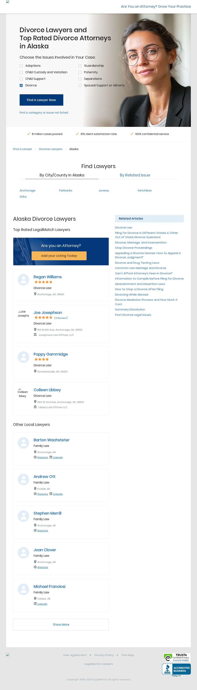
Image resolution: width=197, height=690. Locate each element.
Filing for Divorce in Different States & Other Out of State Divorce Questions (146, 235)
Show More (61, 624)
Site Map (128, 655)
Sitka (23, 197)
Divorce (31, 85)
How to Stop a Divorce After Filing (139, 289)
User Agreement (75, 655)
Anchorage (27, 190)
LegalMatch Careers (98, 664)
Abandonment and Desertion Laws (140, 284)
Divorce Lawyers (50, 149)
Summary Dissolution (130, 309)
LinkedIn (58, 457)
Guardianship (94, 65)
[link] (26, 658)
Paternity (91, 72)
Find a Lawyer (22, 149)
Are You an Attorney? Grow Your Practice (156, 6)
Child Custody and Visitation (46, 72)
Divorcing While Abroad (131, 294)
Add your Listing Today (59, 256)
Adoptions (33, 65)
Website (42, 457)
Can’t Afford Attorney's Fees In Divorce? (143, 273)
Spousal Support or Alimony (104, 85)
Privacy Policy (104, 655)
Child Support (35, 79)
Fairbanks (65, 190)
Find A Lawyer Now (41, 100)
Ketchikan (145, 190)
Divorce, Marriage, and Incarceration (141, 242)
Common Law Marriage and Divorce (140, 268)
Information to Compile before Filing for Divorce (149, 278)
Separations (93, 79)
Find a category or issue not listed (44, 112)
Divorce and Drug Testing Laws (137, 263)
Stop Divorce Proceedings (133, 248)
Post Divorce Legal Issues (133, 315)
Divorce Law (123, 227)
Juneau (103, 190)
